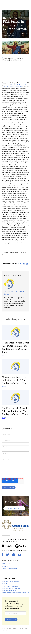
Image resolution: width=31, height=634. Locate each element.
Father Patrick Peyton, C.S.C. (10, 590)
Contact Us (5, 566)
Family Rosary (6, 584)
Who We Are (6, 564)
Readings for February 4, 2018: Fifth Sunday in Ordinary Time (14, 86)
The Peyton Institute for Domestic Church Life (15, 593)
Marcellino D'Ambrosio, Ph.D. (14, 292)
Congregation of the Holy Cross (11, 588)
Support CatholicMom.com (9, 569)
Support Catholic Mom (14, 508)
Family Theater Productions (10, 586)
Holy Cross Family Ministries (10, 582)
